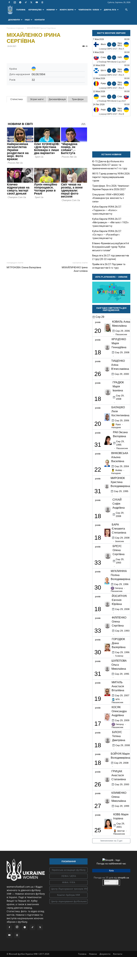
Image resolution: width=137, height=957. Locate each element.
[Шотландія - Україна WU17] (111, 70)
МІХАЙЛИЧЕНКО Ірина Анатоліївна (75, 269)
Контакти (117, 953)
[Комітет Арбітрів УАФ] (68, 895)
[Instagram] (14, 2)
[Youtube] (36, 2)
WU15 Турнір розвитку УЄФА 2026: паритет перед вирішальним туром (111, 177)
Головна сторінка (15, 28)
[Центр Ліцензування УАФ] (68, 889)
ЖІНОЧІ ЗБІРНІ (67, 9)
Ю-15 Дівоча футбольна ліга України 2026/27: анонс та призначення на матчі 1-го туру (109, 165)
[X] (31, 2)
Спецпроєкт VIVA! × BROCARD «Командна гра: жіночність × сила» (108, 198)
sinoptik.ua (123, 877)
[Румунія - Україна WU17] (111, 83)
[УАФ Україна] (68, 870)
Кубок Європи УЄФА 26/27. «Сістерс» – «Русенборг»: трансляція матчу (107, 235)
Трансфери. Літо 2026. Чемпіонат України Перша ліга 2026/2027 (110, 187)
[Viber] (33, 53)
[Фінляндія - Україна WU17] (111, 44)
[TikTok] (25, 2)
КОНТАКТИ (40, 19)
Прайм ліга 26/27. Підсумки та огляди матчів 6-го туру (108, 266)
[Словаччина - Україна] (111, 57)
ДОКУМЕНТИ (14, 19)
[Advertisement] (47, 230)
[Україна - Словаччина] (111, 96)
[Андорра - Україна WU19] (111, 109)
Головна (82, 953)
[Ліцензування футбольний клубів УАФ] (68, 901)
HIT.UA (107, 881)
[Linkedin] (48, 53)
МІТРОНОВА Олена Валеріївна (24, 267)
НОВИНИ (50, 9)
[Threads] (42, 2)
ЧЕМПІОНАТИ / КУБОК (88, 9)
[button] (126, 9)
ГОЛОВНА (20, 9)
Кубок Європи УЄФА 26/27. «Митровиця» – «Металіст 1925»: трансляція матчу (110, 222)
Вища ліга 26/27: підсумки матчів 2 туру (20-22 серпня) (110, 257)
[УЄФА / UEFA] (68, 876)
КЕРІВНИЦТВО (35, 9)
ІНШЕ (27, 19)
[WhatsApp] (40, 53)
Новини (93, 953)
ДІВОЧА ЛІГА (110, 9)
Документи (105, 953)
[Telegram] (20, 2)
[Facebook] (9, 2)
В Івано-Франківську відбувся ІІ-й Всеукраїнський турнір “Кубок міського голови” (110, 247)
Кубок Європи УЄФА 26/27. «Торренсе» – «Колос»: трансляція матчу (107, 210)
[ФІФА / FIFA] (68, 882)
